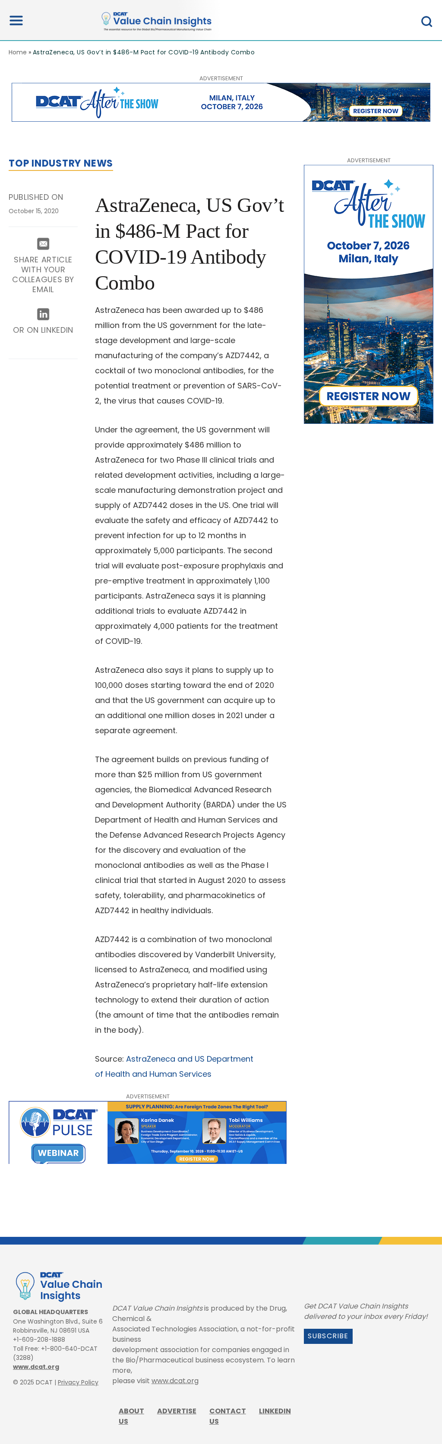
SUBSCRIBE (328, 1336)
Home (18, 52)
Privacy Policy (78, 1382)
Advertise (176, 1411)
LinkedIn (275, 1411)
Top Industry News (61, 163)
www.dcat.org (36, 1366)
